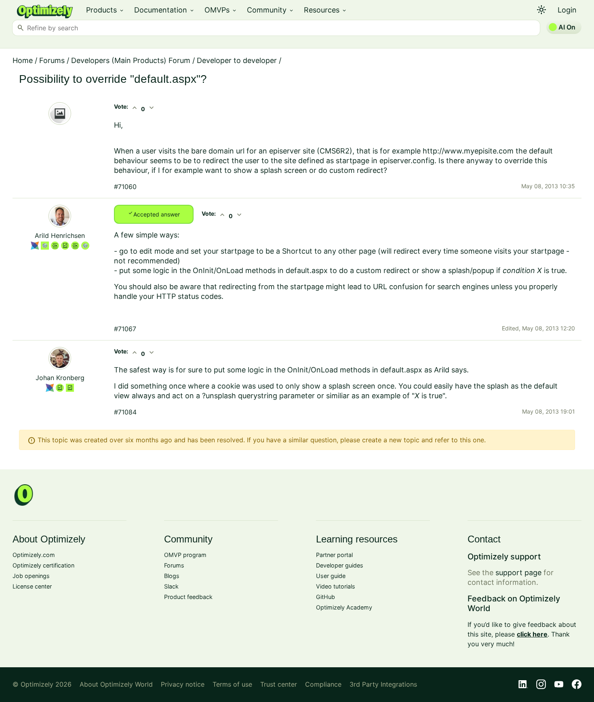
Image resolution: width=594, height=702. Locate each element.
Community (270, 10)
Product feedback (188, 596)
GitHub (325, 596)
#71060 (125, 187)
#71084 (125, 412)
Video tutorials (335, 586)
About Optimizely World (116, 684)
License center (32, 586)
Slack (171, 586)
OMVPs (220, 10)
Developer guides (339, 565)
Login (567, 10)
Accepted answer (154, 214)
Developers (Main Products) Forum (130, 60)
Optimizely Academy (344, 607)
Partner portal (334, 554)
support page (518, 572)
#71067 (125, 329)
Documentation (164, 10)
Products (105, 10)
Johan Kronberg (60, 378)
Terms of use (232, 684)
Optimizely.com (34, 554)
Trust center (278, 684)
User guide (330, 575)
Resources (325, 10)
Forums (52, 60)
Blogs (171, 575)
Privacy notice (182, 684)
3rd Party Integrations (383, 684)
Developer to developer (237, 60)
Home (23, 60)
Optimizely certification (43, 565)
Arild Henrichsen (60, 235)
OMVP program (185, 554)
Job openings (31, 575)
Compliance (323, 684)
